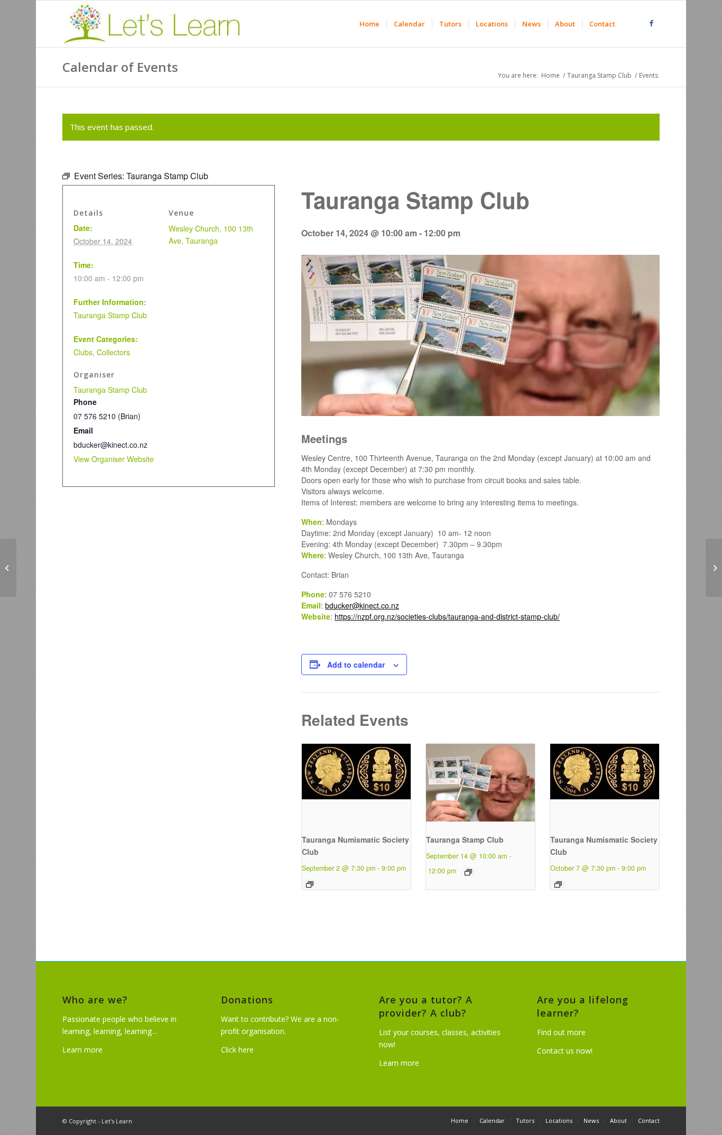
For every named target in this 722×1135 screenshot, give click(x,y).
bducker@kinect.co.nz (362, 605)
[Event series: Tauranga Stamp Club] (468, 872)
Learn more (82, 1050)
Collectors (113, 352)
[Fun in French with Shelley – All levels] (714, 568)
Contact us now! (565, 1051)
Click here (237, 1050)
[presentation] (356, 784)
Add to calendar (356, 664)
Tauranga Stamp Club (465, 839)
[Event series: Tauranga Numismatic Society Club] (309, 884)
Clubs (82, 352)
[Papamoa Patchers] (8, 568)
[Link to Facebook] (652, 23)
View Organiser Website (113, 459)
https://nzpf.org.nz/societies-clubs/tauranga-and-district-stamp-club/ (447, 616)
